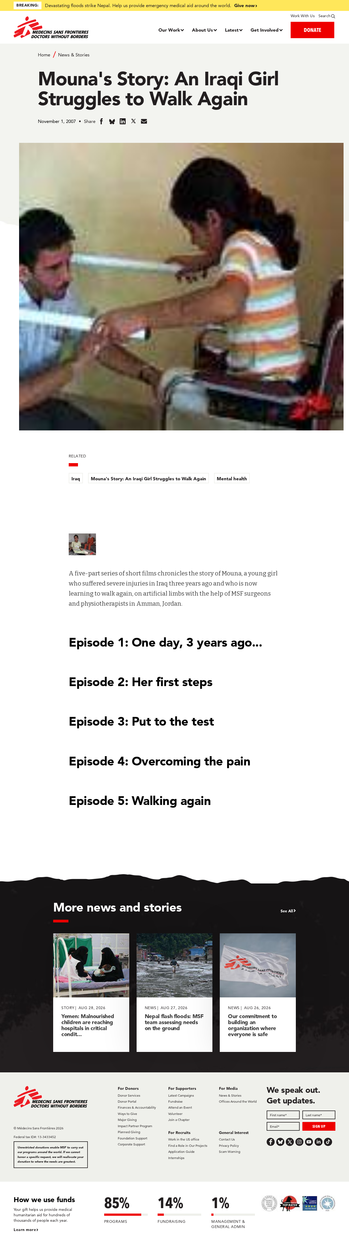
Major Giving (127, 1120)
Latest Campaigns (181, 1095)
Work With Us (302, 15)
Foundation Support (132, 1138)
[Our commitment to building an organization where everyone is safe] (258, 992)
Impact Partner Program (135, 1126)
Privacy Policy (229, 1146)
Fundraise (175, 1101)
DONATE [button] (312, 29)
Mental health (232, 478)
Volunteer (175, 1114)
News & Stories (73, 55)
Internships (176, 1158)
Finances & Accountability (137, 1107)
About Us (202, 30)
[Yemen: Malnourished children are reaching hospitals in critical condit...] (91, 992)
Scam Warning (229, 1152)
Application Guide (181, 1152)
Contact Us (227, 1139)
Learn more (25, 1229)
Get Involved (265, 30)
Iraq (75, 478)
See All (287, 911)
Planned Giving (129, 1132)
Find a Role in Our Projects (187, 1146)
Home (44, 55)
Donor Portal (127, 1101)
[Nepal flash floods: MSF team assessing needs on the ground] (175, 992)
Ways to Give (127, 1114)
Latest (232, 30)
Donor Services (129, 1095)
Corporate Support (131, 1144)
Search (324, 15)
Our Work (169, 30)
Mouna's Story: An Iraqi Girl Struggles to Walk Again (148, 478)
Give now (244, 5)
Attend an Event (180, 1107)
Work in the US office (183, 1139)
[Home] (54, 27)
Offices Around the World (238, 1101)
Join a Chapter (178, 1120)
